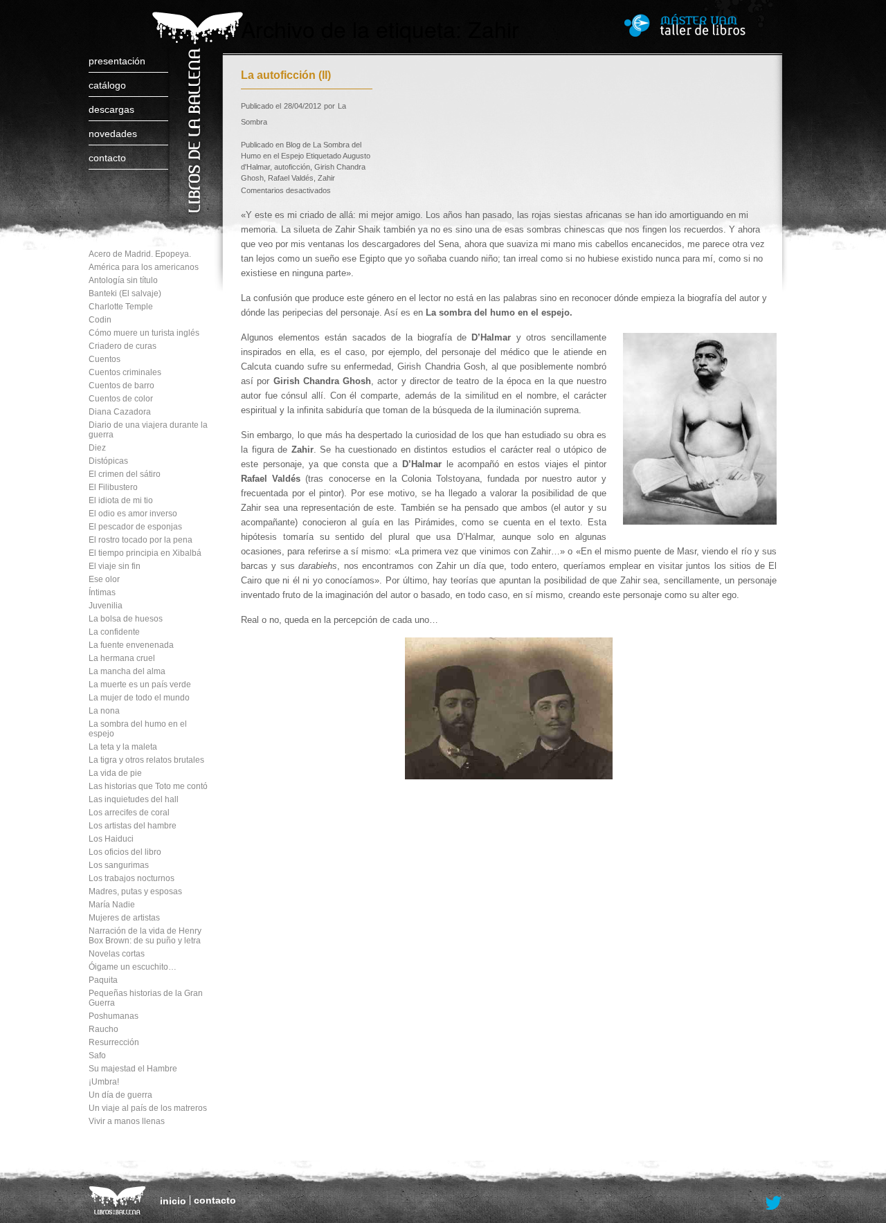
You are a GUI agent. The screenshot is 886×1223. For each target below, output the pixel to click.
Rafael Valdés (291, 178)
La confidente (114, 632)
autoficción (292, 167)
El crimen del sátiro (125, 474)
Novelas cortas (117, 954)
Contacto (107, 157)
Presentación (117, 60)
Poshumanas (113, 1016)
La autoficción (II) (286, 75)
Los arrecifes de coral (129, 812)
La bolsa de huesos (126, 619)
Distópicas (108, 461)
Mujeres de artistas (124, 918)
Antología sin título (123, 280)
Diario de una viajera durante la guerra (148, 430)
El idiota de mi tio (121, 500)
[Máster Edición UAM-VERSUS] (704, 25)
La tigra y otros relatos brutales (146, 760)
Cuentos (104, 359)
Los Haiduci (111, 839)
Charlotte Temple (121, 306)
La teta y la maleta (123, 747)
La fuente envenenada (131, 645)
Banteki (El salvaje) (125, 293)
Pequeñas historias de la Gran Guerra (146, 998)
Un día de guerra (120, 1095)
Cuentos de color (121, 399)
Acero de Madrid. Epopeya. (140, 254)
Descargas (111, 109)
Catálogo (107, 85)
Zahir (326, 178)
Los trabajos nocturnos (131, 878)
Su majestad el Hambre (133, 1068)
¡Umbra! (104, 1082)
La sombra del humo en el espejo (138, 729)
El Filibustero (113, 487)
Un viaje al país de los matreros (148, 1108)
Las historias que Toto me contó (148, 786)
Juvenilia (106, 605)
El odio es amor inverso (133, 513)
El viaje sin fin (115, 566)
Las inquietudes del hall (134, 799)
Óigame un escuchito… (133, 967)
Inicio (173, 1200)
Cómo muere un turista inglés (144, 333)
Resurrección (114, 1042)
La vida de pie (115, 773)
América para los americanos (144, 267)
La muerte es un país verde (140, 684)
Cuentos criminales (125, 372)
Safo (97, 1055)
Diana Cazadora (120, 412)
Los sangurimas (119, 865)
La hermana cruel (122, 658)
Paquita (103, 980)
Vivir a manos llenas (127, 1121)
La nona (104, 711)
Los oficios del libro (125, 852)
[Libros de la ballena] (196, 98)
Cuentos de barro (121, 385)
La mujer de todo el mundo (139, 698)
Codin (100, 320)
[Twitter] (773, 1203)
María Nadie (112, 904)
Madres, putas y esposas (135, 891)
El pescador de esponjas (135, 527)
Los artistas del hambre (133, 826)
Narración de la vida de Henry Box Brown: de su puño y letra (145, 935)
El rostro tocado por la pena (140, 540)
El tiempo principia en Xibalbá (145, 553)
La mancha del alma (127, 671)
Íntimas (102, 592)
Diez (97, 448)
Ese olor (104, 579)
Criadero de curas (122, 346)
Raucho (103, 1029)
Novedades (113, 133)
